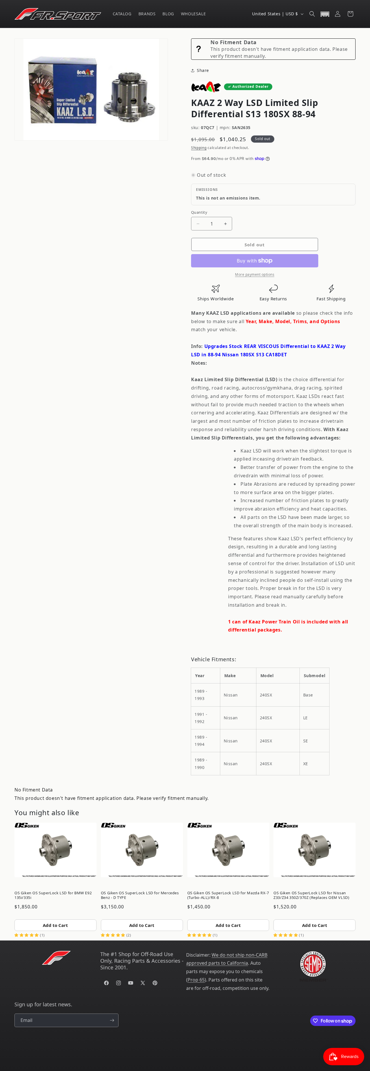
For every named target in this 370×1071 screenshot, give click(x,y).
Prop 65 (196, 980)
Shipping (199, 147)
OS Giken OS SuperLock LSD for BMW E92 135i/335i (53, 895)
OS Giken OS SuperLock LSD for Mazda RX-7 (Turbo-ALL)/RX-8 (228, 895)
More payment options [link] (254, 274)
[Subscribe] (112, 1020)
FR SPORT (135, 1057)
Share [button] (203, 70)
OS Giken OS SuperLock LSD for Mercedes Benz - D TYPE (140, 895)
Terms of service (213, 1057)
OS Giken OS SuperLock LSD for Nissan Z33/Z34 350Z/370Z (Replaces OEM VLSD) (311, 895)
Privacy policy (185, 1057)
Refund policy (158, 1057)
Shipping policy (242, 1057)
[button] (312, 14)
